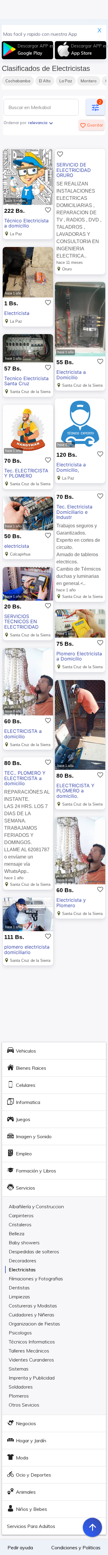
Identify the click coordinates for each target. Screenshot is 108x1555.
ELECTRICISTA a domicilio (23, 733)
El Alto (45, 80)
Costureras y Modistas (33, 1306)
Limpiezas (19, 1297)
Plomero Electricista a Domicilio (79, 656)
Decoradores (22, 1261)
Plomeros (19, 1396)
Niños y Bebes (31, 1509)
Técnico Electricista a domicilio (26, 223)
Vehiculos (26, 1051)
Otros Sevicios (24, 1405)
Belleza (16, 1233)
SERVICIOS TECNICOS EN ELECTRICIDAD (21, 621)
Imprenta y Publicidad (32, 1378)
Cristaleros (20, 1224)
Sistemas (18, 1369)
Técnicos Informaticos (32, 1342)
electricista (16, 546)
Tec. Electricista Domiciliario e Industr (74, 512)
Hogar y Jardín (31, 1441)
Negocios (26, 1423)
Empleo (24, 1154)
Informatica (28, 1102)
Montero (89, 80)
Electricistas (22, 1270)
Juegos (23, 1119)
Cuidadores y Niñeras (31, 1315)
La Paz (65, 80)
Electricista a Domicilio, (71, 467)
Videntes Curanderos (31, 1360)
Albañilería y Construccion (36, 1206)
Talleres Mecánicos (29, 1351)
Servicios (25, 1188)
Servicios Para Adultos (31, 1526)
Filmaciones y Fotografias (36, 1279)
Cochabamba (17, 80)
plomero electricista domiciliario (27, 949)
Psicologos (20, 1333)
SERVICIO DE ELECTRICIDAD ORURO (73, 170)
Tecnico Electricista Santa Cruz (26, 381)
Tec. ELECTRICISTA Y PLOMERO (26, 473)
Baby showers (24, 1242)
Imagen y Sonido (34, 1136)
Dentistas (19, 1288)
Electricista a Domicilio (71, 374)
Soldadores (21, 1387)
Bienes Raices (31, 1068)
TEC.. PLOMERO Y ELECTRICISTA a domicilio (25, 778)
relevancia (41, 122)
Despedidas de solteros (34, 1252)
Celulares (25, 1085)
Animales (26, 1492)
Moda (22, 1458)
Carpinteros (21, 1215)
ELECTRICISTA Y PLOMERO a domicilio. (75, 790)
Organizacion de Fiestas (34, 1324)
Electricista (16, 313)
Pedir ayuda (20, 1547)
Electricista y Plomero (71, 902)
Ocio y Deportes (33, 1475)
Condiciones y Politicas (75, 1547)
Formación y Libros (36, 1171)
